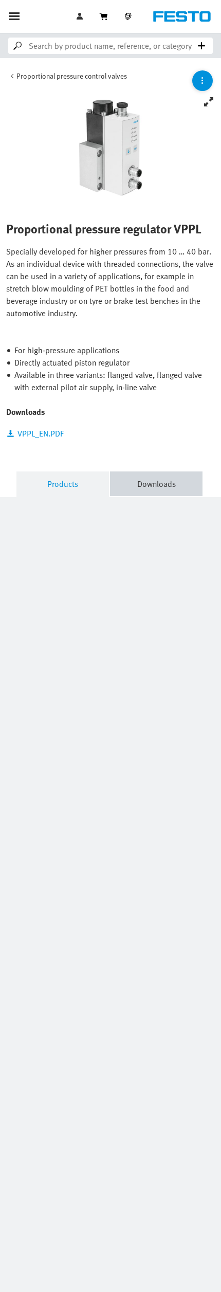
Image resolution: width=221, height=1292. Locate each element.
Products (62, 484)
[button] (81, 16)
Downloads (156, 484)
